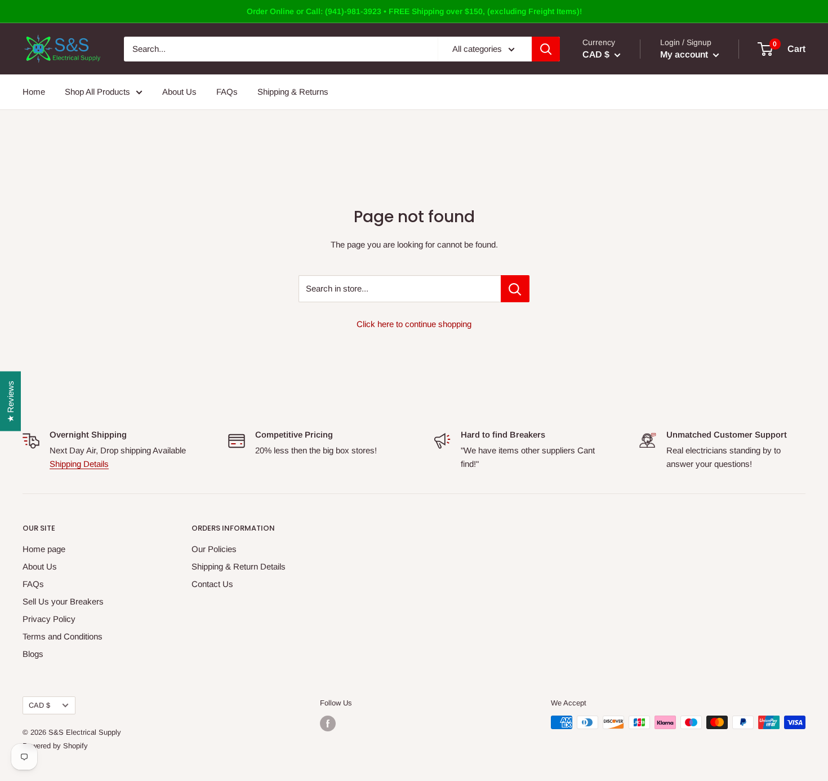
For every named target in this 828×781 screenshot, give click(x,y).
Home (34, 91)
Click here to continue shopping (414, 324)
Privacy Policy (49, 619)
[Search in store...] (515, 288)
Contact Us (212, 584)
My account (685, 54)
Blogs (33, 654)
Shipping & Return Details (239, 566)
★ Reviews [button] (10, 401)
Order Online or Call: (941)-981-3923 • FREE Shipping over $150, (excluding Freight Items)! (414, 11)
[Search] (546, 49)
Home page (44, 549)
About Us (179, 91)
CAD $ (39, 705)
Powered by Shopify (55, 746)
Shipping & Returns (292, 91)
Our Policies (214, 549)
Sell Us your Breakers (63, 601)
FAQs (227, 91)
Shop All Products (97, 91)
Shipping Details (79, 464)
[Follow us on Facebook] (328, 723)
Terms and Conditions (63, 636)
